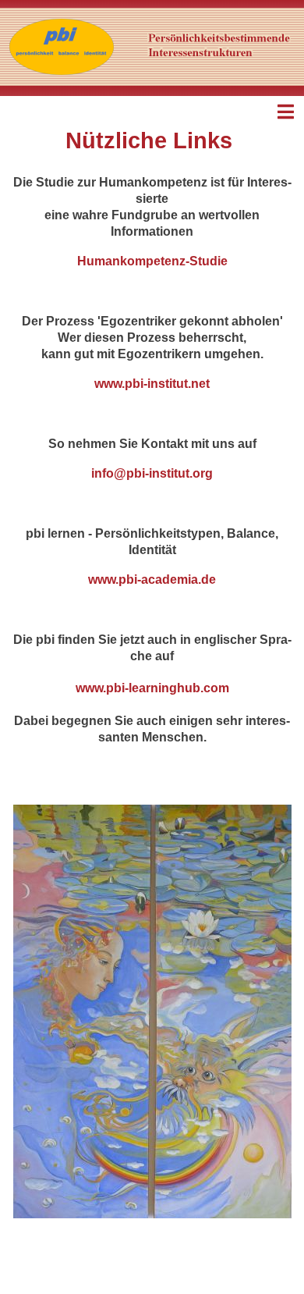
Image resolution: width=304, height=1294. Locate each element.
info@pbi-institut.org (152, 473)
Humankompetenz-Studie (152, 261)
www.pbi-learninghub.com (152, 688)
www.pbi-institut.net (152, 383)
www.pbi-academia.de (152, 579)
